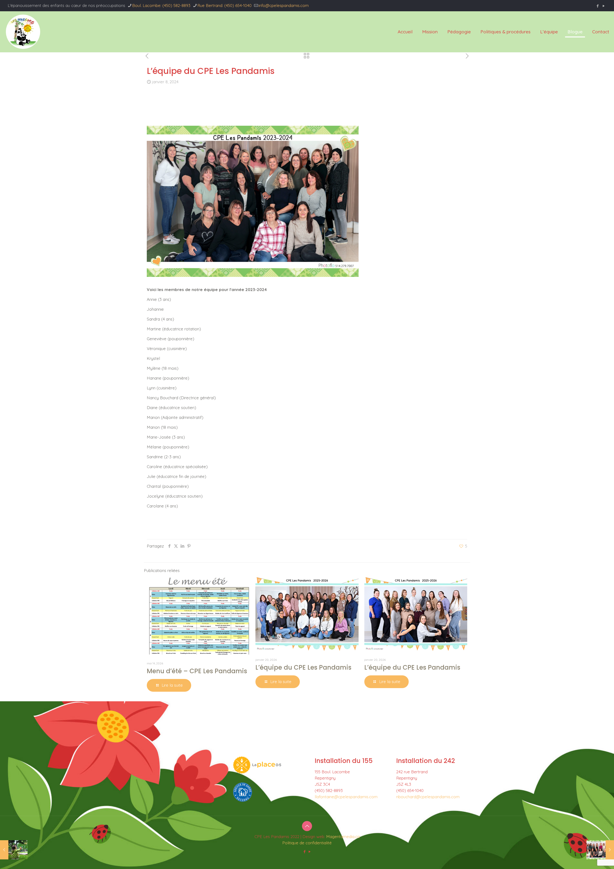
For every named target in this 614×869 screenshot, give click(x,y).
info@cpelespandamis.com (284, 5)
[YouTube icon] (603, 6)
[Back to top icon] (307, 826)
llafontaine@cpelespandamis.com (346, 796)
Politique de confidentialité (307, 842)
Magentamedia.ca (343, 836)
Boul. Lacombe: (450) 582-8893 (161, 5)
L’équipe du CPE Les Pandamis (303, 667)
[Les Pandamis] (23, 31)
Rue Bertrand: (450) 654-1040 (224, 5)
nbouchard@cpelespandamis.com (428, 796)
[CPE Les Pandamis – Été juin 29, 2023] (14, 849)
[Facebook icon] (597, 6)
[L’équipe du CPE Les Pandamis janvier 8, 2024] (600, 849)
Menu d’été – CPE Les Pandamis (197, 671)
